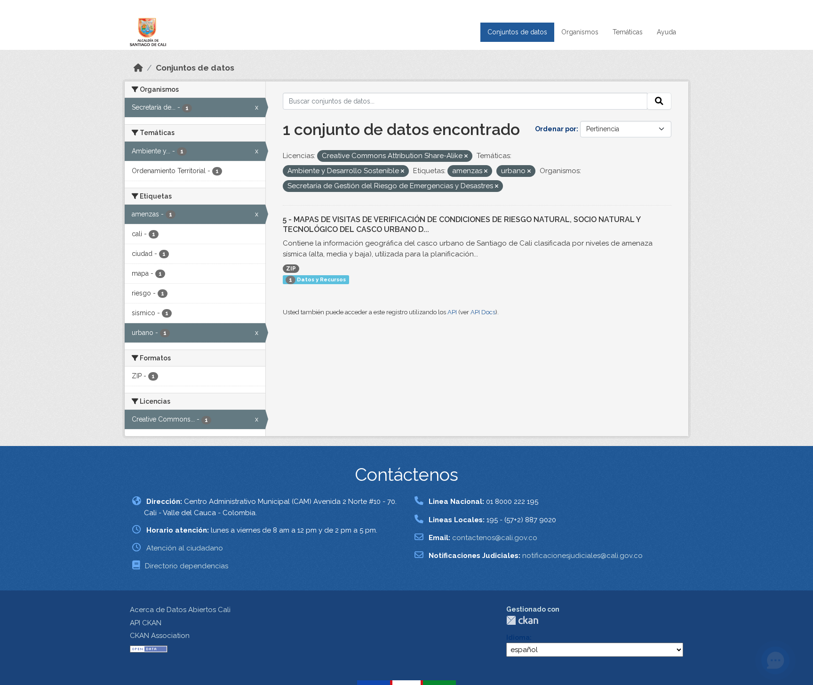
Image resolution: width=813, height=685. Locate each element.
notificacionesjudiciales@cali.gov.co (582, 555)
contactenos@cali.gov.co (494, 538)
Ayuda (666, 32)
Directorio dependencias (186, 566)
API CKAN (145, 623)
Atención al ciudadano (184, 548)
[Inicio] (138, 67)
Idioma (518, 637)
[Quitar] (466, 156)
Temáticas (628, 32)
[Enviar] (659, 101)
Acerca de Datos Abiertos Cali (180, 609)
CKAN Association (160, 635)
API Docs (482, 312)
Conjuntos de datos (517, 32)
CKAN (522, 620)
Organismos (579, 32)
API (452, 312)
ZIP (291, 268)
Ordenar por (555, 129)
